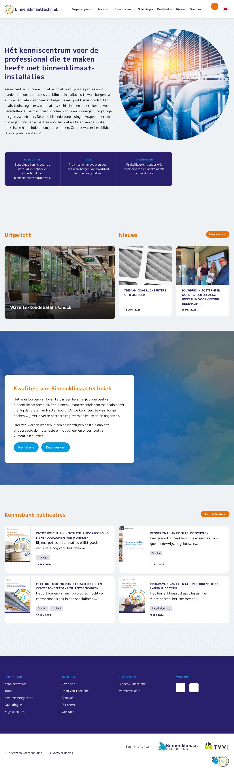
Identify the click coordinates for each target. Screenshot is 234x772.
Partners (68, 705)
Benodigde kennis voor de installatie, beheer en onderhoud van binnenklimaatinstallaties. (32, 169)
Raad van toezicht (75, 691)
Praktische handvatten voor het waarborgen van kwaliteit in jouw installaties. (88, 166)
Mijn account (14, 712)
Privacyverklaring (60, 753)
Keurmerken (55, 447)
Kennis (101, 9)
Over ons (195, 9)
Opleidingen (145, 9)
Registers (26, 447)
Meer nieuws (217, 234)
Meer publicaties (214, 514)
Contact (68, 712)
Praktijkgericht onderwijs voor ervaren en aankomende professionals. (144, 166)
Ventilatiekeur (129, 691)
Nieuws (180, 9)
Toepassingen (80, 9)
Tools (8, 691)
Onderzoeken (122, 9)
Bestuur (67, 698)
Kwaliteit (163, 9)
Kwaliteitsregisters (19, 698)
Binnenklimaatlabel (133, 684)
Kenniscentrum (16, 684)
